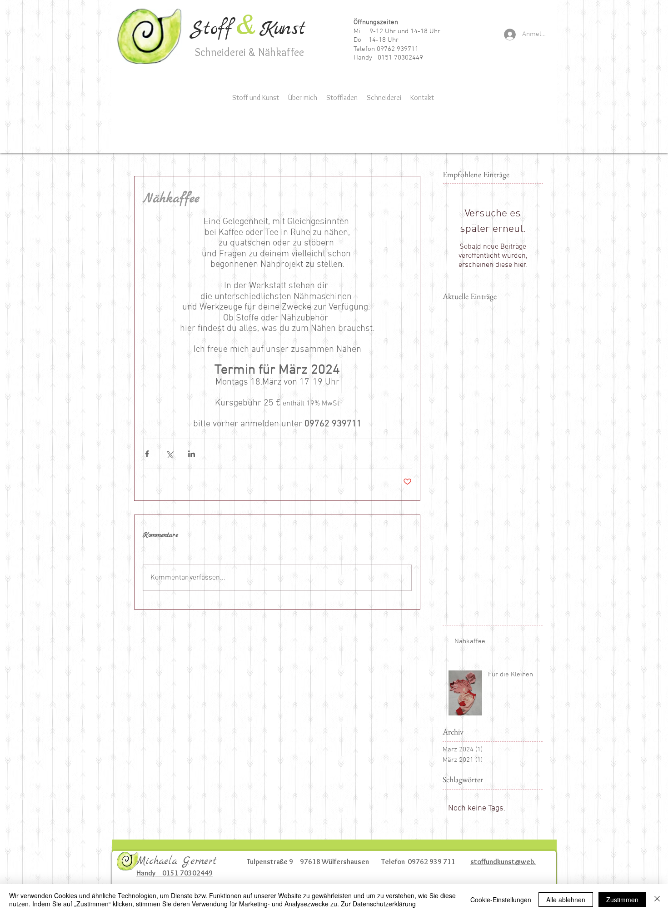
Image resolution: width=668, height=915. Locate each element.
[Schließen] (657, 899)
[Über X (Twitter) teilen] (169, 454)
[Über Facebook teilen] (147, 454)
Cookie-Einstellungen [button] (500, 899)
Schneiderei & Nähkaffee (248, 52)
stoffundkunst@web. (503, 861)
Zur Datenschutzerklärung (378, 903)
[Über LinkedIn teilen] (191, 454)
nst (282, 29)
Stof (213, 29)
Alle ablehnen (565, 899)
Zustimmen (622, 899)
